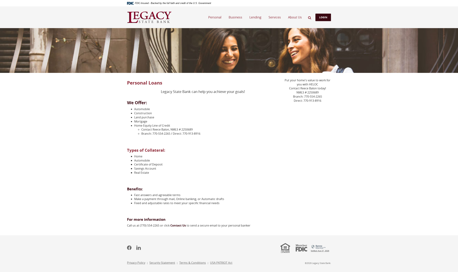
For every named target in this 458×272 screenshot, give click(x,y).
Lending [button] (255, 17)
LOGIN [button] (323, 17)
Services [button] (275, 17)
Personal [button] (214, 17)
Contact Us (178, 225)
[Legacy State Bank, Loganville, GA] (149, 17)
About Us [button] (295, 17)
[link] (320, 247)
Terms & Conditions (192, 263)
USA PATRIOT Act (221, 263)
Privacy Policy (136, 263)
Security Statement (162, 263)
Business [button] (235, 17)
